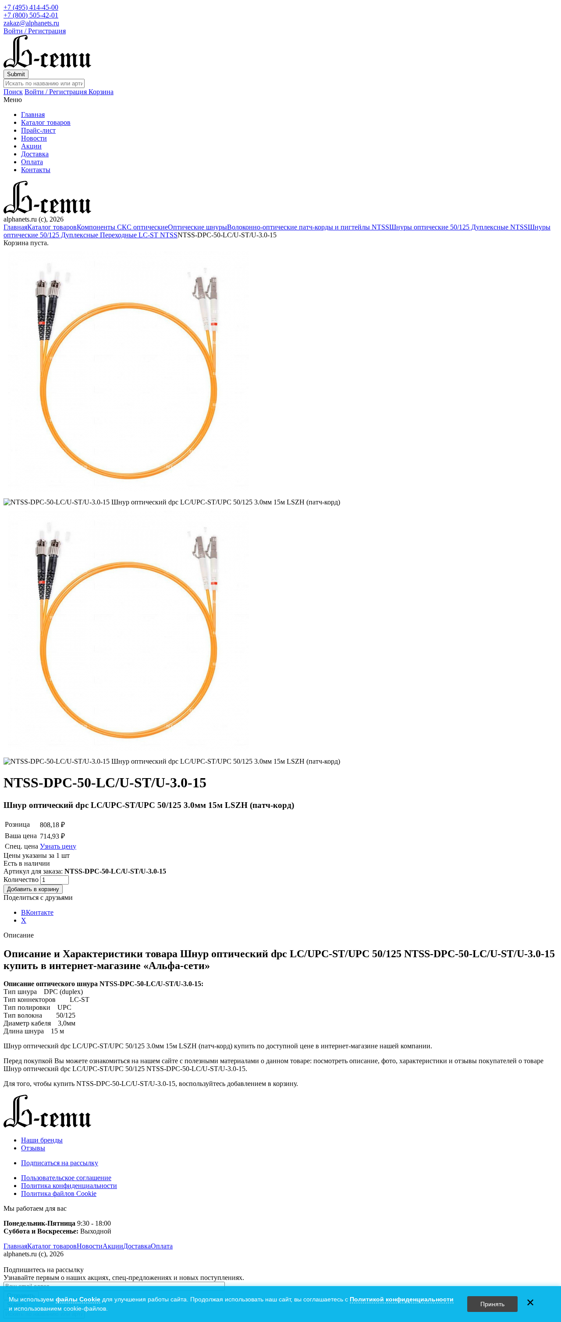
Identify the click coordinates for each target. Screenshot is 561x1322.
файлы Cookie (78, 1299)
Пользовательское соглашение (66, 1177)
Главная (33, 114)
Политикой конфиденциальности (402, 1299)
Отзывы (33, 1148)
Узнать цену (58, 846)
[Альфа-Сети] (47, 65)
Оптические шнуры (197, 227)
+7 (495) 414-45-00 (31, 7)
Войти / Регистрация (35, 31)
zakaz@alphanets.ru (31, 23)
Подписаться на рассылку (59, 1163)
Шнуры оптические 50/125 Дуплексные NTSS (458, 227)
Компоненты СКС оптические (122, 227)
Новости (34, 138)
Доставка (35, 154)
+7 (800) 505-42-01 (31, 15)
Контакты (35, 169)
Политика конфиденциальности (69, 1185)
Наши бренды (42, 1140)
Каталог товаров (46, 122)
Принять (492, 1304)
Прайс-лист (38, 130)
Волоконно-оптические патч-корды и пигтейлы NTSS (308, 227)
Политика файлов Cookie (58, 1193)
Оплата (32, 162)
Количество (22, 879)
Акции (31, 146)
